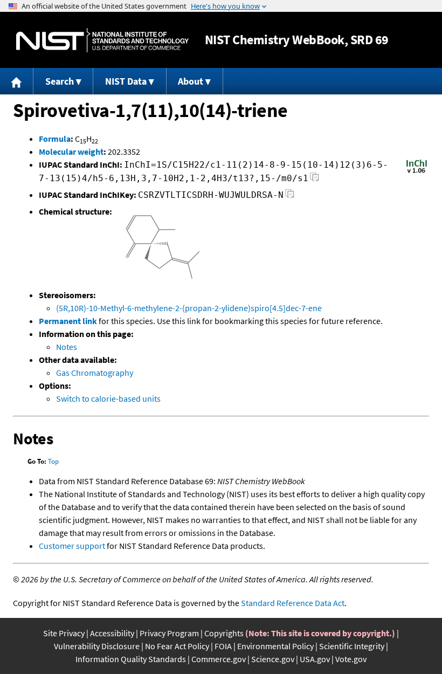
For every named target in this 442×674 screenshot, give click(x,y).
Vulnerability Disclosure (97, 646)
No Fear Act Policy (177, 646)
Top (53, 461)
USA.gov (315, 659)
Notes (66, 346)
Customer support (72, 545)
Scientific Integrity (351, 646)
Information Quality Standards (130, 659)
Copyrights (224, 633)
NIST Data (126, 81)
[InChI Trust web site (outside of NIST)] (416, 172)
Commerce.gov (218, 659)
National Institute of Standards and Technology (102, 40)
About (190, 81)
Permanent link (68, 320)
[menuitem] (16, 81)
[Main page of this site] (16, 81)
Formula (55, 138)
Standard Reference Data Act (292, 602)
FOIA (223, 646)
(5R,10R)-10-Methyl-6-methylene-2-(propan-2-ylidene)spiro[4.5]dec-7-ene (189, 307)
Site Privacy (64, 633)
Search (59, 81)
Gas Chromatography (94, 372)
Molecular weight (71, 151)
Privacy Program (169, 633)
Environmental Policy (275, 646)
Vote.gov (351, 659)
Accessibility (112, 633)
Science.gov (272, 659)
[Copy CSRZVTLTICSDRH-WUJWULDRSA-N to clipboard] (289, 196)
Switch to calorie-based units (108, 398)
